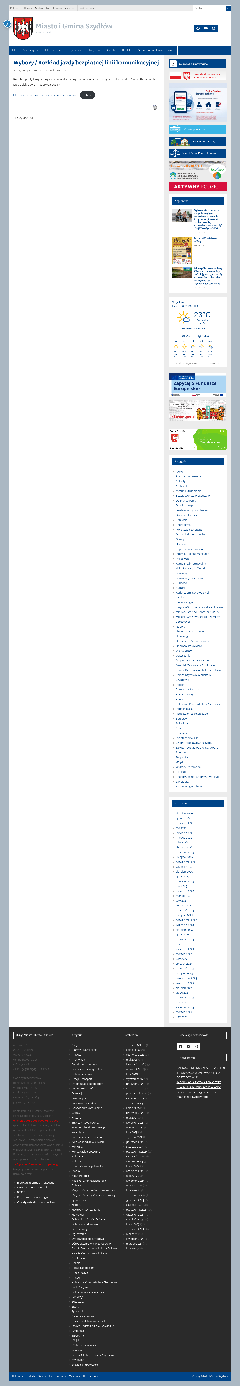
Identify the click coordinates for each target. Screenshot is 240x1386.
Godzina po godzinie (186, 363)
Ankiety (180, 481)
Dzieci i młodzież (186, 515)
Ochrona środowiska (189, 646)
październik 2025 (186, 861)
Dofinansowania (186, 500)
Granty (180, 539)
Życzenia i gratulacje (189, 786)
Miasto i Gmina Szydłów (73, 26)
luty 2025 (181, 900)
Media (180, 597)
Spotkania (182, 733)
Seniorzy (181, 718)
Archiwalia (182, 486)
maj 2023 (181, 1002)
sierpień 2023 (184, 988)
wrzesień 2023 (185, 983)
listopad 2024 (184, 915)
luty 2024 (181, 958)
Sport (179, 728)
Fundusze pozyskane (189, 529)
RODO (21, 1192)
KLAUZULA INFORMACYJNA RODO (199, 1087)
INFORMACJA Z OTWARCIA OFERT (199, 1082)
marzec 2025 (184, 895)
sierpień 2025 (184, 871)
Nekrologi (182, 636)
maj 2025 (181, 886)
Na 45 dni (214, 363)
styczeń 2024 (184, 963)
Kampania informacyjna (191, 563)
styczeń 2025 (184, 905)
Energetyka (183, 524)
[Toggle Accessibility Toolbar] (7, 24)
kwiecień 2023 (185, 1007)
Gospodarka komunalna (191, 534)
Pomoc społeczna (187, 689)
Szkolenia (182, 752)
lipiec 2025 (182, 876)
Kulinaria (181, 583)
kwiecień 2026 (185, 832)
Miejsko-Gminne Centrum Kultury (197, 612)
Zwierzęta (182, 781)
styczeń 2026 (184, 847)
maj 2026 (181, 828)
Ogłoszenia (183, 655)
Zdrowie (181, 771)
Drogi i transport (186, 505)
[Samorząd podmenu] (37, 50)
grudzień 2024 (185, 910)
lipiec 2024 (182, 934)
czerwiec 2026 (185, 823)
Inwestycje (183, 558)
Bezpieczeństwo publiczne (193, 495)
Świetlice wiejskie (187, 738)
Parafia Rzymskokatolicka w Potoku (198, 670)
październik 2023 (186, 978)
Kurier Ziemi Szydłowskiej (192, 592)
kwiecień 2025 (185, 891)
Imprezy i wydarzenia (189, 549)
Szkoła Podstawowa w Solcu (194, 742)
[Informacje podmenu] (60, 50)
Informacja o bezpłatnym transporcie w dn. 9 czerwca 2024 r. (45, 95)
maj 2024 (181, 944)
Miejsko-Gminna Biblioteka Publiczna (199, 607)
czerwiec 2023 (185, 997)
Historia (181, 544)
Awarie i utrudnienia (188, 491)
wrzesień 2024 (185, 924)
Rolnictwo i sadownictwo (192, 713)
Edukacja (181, 520)
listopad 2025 (184, 857)
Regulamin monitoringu (32, 1197)
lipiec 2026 (183, 818)
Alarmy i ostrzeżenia (188, 476)
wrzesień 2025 (185, 866)
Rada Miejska (184, 708)
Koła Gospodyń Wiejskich (192, 568)
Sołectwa (182, 723)
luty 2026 (182, 842)
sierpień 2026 (184, 813)
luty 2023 (181, 1016)
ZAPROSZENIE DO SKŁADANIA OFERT (201, 1067)
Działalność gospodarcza (192, 510)
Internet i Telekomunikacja (192, 553)
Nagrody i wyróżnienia (190, 631)
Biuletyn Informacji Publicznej (36, 1182)
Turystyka (182, 757)
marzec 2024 (184, 953)
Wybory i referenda (54, 70)
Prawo (180, 699)
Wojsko (180, 762)
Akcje (179, 471)
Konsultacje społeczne (190, 578)
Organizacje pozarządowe (192, 660)
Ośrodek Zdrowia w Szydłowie (195, 665)
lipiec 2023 (182, 992)
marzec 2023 (184, 1012)
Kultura (180, 587)
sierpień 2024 (184, 929)
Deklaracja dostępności (32, 1187)
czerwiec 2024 (185, 939)
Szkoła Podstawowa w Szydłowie (197, 747)
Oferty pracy (184, 650)
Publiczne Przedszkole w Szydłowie (199, 704)
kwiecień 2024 (185, 949)
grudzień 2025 (185, 852)
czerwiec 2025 (185, 881)
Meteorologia (184, 602)
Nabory (180, 626)
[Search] (228, 8)
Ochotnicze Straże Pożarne (193, 641)
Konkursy (182, 573)
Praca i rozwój (184, 694)
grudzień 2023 (185, 968)
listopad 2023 (184, 973)
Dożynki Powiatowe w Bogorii (205, 240)
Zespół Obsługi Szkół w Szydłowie (198, 776)
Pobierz (87, 95)
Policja (180, 684)
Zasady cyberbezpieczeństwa (36, 1202)
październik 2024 (186, 920)
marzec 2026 (184, 837)
